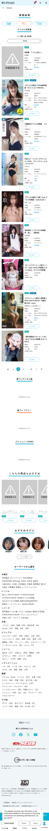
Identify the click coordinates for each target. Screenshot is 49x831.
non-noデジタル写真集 (10, 601)
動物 (19, 706)
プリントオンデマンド (29, 615)
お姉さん (21, 653)
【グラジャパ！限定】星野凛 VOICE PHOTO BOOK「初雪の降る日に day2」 (35, 300)
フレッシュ (22, 642)
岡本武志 (36, 67)
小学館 (14, 584)
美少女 (8, 653)
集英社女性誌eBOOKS (28, 601)
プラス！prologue (25, 612)
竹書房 (29, 584)
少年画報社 (22, 584)
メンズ (8, 706)
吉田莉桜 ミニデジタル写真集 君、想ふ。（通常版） (35, 231)
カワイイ (25, 656)
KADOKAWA (27, 578)
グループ (30, 666)
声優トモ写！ (7, 618)
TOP (3, 8)
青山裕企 (36, 141)
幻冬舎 (29, 581)
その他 (30, 706)
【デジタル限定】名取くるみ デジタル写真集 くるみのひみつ (35, 198)
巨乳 (24, 636)
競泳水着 (33, 625)
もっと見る (24, 557)
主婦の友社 (6, 584)
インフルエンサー (12, 689)
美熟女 (35, 653)
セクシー (9, 659)
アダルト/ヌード (8, 696)
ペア (6, 666)
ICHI (35, 178)
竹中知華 (27, 90)
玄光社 (23, 581)
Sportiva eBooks (28, 604)
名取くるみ (27, 202)
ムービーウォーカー (29, 587)
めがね (8, 628)
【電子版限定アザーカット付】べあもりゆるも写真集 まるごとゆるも (35, 339)
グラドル (9, 677)
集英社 (35, 581)
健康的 (8, 642)
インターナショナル (12, 645)
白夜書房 (11, 587)
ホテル (7, 670)
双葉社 (18, 587)
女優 (37, 677)
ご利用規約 (6, 802)
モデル (8, 680)
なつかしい (9, 656)
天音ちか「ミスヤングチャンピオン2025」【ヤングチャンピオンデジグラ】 (35, 161)
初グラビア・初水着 (25, 703)
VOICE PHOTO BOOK (11, 615)
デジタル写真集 (9, 23)
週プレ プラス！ (24, 23)
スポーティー (39, 642)
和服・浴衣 (22, 628)
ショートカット (11, 639)
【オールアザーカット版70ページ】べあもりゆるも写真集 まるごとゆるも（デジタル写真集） (35, 267)
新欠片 (43, 584)
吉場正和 (36, 212)
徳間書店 (36, 584)
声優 (20, 680)
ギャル (29, 645)
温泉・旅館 (21, 670)
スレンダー (10, 636)
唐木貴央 (36, 105)
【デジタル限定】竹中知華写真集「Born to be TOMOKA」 (35, 86)
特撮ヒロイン (31, 689)
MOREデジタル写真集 (26, 598)
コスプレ (9, 625)
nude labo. (25, 618)
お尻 (36, 636)
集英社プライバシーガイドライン (22, 802)
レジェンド (9, 693)
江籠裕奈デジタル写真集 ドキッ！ (35, 125)
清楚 (22, 659)
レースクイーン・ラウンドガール (18, 683)
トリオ (17, 666)
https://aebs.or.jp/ (6, 795)
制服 (22, 625)
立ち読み (32, 75)
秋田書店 (5, 578)
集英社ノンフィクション (11, 604)
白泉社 (4, 587)
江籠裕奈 (27, 129)
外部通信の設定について (29, 806)
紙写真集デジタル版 (10, 612)
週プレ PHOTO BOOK (10, 595)
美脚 (27, 639)
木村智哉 (36, 245)
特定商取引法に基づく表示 (11, 806)
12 (31, 369)
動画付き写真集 (39, 612)
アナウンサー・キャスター (15, 686)
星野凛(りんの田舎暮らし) (32, 306)
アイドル (24, 677)
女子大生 (32, 680)
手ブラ (8, 703)
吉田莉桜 (27, 235)
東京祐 (36, 318)
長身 (38, 639)
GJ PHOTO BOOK (9, 598)
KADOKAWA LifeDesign (11, 581)
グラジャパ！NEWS (40, 23)
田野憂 (26, 55)
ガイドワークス (16, 578)
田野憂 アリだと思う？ (33, 52)
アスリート (35, 693)
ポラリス (16, 618)
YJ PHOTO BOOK (27, 595)
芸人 (22, 693)
